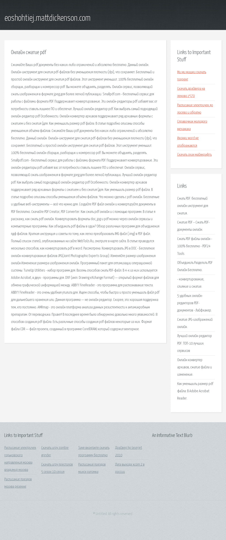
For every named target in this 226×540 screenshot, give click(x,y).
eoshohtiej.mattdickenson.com (47, 18)
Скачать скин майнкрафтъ (194, 155)
